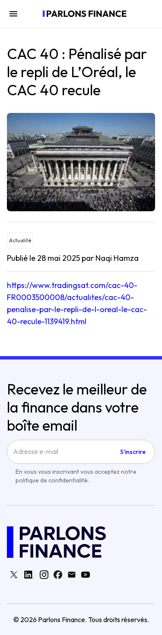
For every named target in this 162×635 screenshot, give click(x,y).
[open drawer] (13, 13)
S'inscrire (133, 452)
